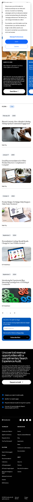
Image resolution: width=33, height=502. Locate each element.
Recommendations (6, 458)
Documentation (21, 451)
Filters (4, 106)
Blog (18, 438)
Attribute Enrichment (7, 476)
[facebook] (27, 420)
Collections (4, 462)
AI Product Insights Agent (8, 468)
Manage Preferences (16, 37)
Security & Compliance (22, 468)
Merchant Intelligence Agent (7, 472)
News (18, 444)
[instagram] (30, 420)
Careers (19, 471)
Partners (19, 465)
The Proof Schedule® (7, 441)
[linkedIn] (20, 420)
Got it (16, 42)
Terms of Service (17, 498)
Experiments (20, 441)
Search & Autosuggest (7, 452)
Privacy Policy (20, 333)
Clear (11, 106)
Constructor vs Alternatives (23, 447)
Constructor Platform (7, 431)
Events (19, 431)
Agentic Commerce (6, 434)
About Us (19, 462)
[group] (14, 70)
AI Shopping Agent (6, 465)
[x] (24, 420)
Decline (16, 46)
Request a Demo (6, 438)
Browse (4, 455)
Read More (13, 91)
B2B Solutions (5, 483)
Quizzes (4, 479)
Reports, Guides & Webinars (24, 434)
